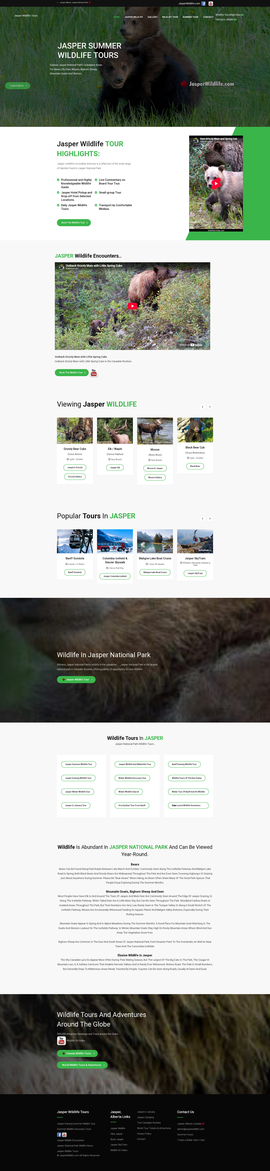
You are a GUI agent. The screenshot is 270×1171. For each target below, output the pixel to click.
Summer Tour (190, 17)
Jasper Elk (115, 467)
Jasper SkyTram (195, 558)
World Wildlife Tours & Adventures (81, 1064)
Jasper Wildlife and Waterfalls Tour (135, 764)
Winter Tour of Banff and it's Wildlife (188, 792)
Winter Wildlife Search (129, 792)
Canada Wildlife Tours (78, 1053)
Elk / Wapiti (115, 449)
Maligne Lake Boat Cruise (155, 558)
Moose (155, 449)
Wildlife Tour (170, 17)
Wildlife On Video (118, 1150)
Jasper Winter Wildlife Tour (77, 792)
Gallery (152, 17)
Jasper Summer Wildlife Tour (78, 764)
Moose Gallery (155, 477)
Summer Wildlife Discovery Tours (74, 1129)
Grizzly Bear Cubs (75, 449)
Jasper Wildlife (133, 17)
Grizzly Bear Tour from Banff (132, 805)
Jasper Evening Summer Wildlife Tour (76, 1123)
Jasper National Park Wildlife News (75, 1145)
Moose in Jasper (155, 468)
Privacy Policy (144, 1133)
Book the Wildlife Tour (73, 222)
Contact (208, 17)
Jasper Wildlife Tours (67, 1151)
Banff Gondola (75, 558)
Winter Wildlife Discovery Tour (132, 778)
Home (116, 17)
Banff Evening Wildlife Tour (184, 764)
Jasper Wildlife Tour (77, 679)
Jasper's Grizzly (74, 467)
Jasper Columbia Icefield (115, 576)
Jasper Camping (145, 1117)
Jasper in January (146, 1111)
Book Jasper (116, 1139)
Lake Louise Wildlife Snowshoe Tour (186, 805)
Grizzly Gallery (75, 477)
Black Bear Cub (195, 447)
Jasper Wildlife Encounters (70, 1140)
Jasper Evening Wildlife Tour (78, 778)
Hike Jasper (116, 1133)
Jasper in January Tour (75, 805)
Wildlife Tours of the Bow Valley (187, 778)
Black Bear (195, 466)
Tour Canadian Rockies (149, 1122)
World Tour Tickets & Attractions (154, 1128)
